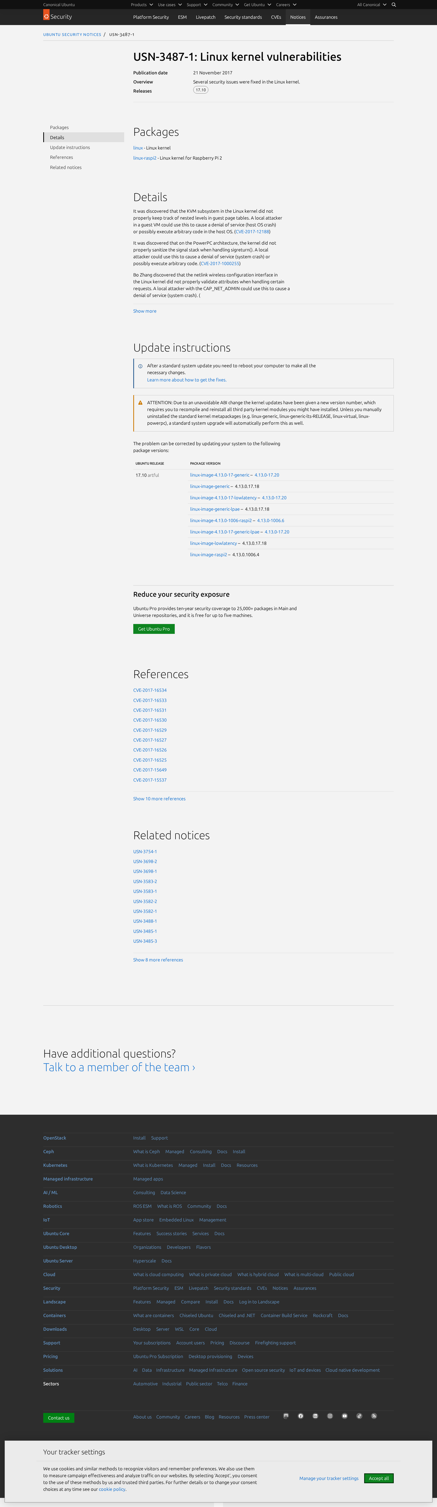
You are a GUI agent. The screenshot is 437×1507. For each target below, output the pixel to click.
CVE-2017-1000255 (220, 263)
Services (200, 1233)
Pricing (217, 1342)
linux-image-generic (210, 486)
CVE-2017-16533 (150, 700)
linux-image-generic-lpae (215, 508)
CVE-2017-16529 (150, 730)
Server (162, 1328)
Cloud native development (352, 1369)
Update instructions (70, 147)
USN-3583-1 (145, 891)
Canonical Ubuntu (59, 4)
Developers (179, 1247)
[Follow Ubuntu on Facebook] (302, 1417)
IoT (46, 1219)
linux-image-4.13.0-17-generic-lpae (224, 531)
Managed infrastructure (68, 1178)
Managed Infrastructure (213, 1369)
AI (135, 1369)
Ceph (48, 1151)
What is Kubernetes (153, 1165)
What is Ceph (146, 1151)
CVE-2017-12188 (252, 231)
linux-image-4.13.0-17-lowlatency (223, 497)
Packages (59, 127)
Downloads (55, 1328)
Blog (209, 1416)
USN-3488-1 (145, 920)
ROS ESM (142, 1206)
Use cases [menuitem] (167, 4)
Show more (145, 310)
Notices (298, 16)
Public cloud (341, 1274)
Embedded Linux (176, 1219)
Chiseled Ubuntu (196, 1315)
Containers (54, 1315)
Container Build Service (284, 1315)
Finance (240, 1383)
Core (194, 1328)
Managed (174, 1151)
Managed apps (148, 1178)
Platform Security (151, 16)
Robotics (52, 1206)
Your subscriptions (152, 1342)
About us (142, 1416)
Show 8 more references (158, 959)
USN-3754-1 (145, 851)
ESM (182, 16)
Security (51, 1287)
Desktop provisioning (210, 1356)
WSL (179, 1328)
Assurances (326, 16)
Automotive (145, 1383)
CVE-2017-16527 (150, 739)
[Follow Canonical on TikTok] (360, 1417)
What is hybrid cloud (258, 1274)
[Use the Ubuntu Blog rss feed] (375, 1417)
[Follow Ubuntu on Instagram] (331, 1417)
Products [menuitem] (139, 4)
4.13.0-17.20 (267, 474)
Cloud (49, 1274)
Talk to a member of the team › (119, 1067)
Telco (222, 1383)
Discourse (240, 1342)
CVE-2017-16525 (150, 759)
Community (199, 1206)
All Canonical (368, 4)
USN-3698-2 (145, 861)
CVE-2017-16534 (150, 690)
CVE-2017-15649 (150, 769)
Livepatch (205, 16)
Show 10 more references (159, 798)
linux (138, 147)
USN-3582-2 (145, 901)
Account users (190, 1342)
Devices (245, 1356)
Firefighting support (275, 1342)
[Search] (393, 4)
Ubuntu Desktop (60, 1247)
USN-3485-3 (145, 940)
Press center (257, 1416)
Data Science (173, 1192)
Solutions (53, 1369)
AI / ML (50, 1192)
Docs (222, 1151)
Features (142, 1233)
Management (212, 1219)
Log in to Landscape (259, 1301)
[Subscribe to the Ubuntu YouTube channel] (346, 1417)
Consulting (201, 1151)
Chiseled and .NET (237, 1315)
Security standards (243, 16)
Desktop (142, 1328)
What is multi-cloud (304, 1274)
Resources (247, 1165)
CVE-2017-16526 (150, 749)
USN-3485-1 (145, 931)
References (61, 157)
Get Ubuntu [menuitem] (254, 4)
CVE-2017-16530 (150, 719)
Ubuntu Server (58, 1260)
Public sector (199, 1383)
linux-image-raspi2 (208, 554)
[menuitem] (372, 4)
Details (57, 137)
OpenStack (54, 1137)
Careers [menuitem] (283, 4)
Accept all (379, 1478)
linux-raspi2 (145, 157)
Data (147, 1369)
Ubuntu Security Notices (72, 34)
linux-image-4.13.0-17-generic (219, 474)
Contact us (59, 1417)
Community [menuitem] (222, 4)
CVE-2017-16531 (150, 710)
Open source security (263, 1369)
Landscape (54, 1301)
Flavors (203, 1247)
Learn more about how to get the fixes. (187, 379)
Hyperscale (144, 1260)
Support (159, 1137)
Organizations (147, 1247)
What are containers (153, 1315)
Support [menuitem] (194, 4)
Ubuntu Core (56, 1233)
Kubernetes (55, 1165)
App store (143, 1219)
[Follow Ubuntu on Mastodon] (287, 1417)
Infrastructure (170, 1369)
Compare (190, 1301)
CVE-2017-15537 (150, 779)
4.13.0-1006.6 (270, 520)
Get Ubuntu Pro (154, 628)
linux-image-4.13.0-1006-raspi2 (221, 520)
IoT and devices (305, 1369)
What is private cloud (210, 1274)
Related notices (66, 167)
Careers (192, 1416)
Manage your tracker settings (329, 1478)
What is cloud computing (158, 1274)
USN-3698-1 (145, 871)
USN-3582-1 (145, 911)
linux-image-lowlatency (213, 543)
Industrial (172, 1383)
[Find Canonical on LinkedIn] (316, 1417)
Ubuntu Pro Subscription (158, 1356)
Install (139, 1137)
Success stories (172, 1233)
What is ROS (169, 1206)
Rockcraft (323, 1315)
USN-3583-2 (145, 881)
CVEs (276, 16)
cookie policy (112, 1489)
